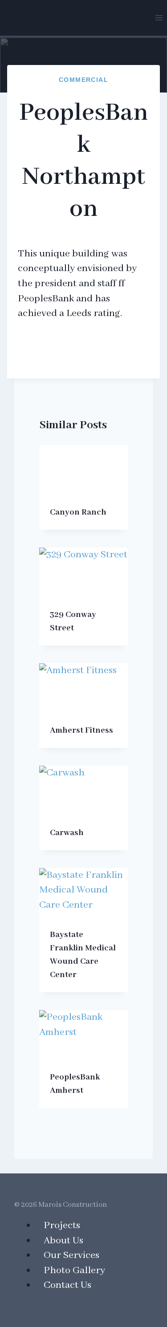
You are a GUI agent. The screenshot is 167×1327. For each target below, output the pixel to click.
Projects (62, 1225)
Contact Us (67, 1285)
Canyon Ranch (78, 512)
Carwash (67, 833)
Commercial (83, 79)
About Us (63, 1240)
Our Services (71, 1255)
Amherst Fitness (81, 730)
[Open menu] (159, 17)
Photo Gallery (74, 1270)
